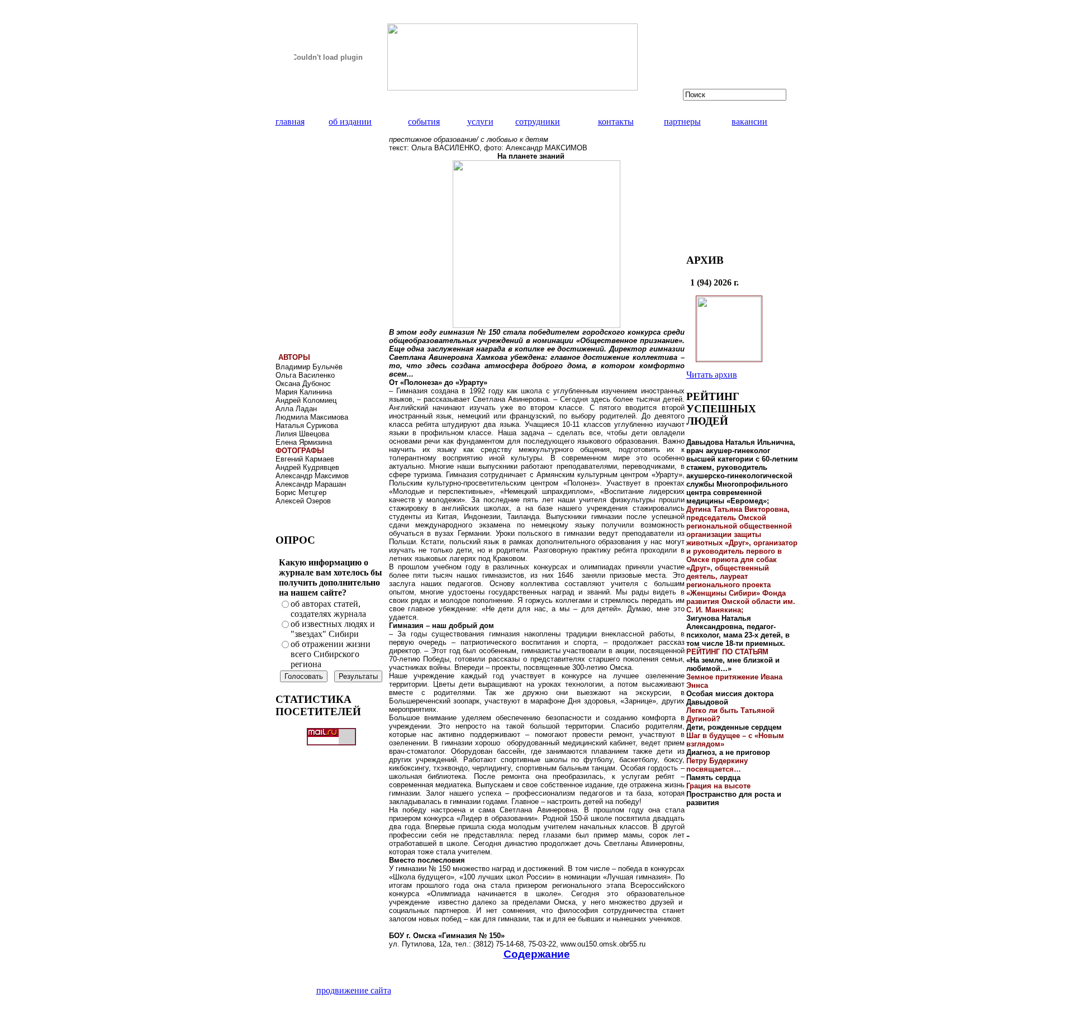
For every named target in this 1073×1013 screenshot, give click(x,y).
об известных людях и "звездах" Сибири (333, 629)
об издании (350, 121)
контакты (616, 121)
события (424, 121)
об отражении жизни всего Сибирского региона (331, 654)
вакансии (749, 121)
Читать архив (711, 374)
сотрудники (537, 121)
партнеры (682, 121)
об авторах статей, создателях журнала (328, 609)
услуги (480, 121)
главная (290, 121)
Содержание (537, 954)
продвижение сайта (353, 990)
